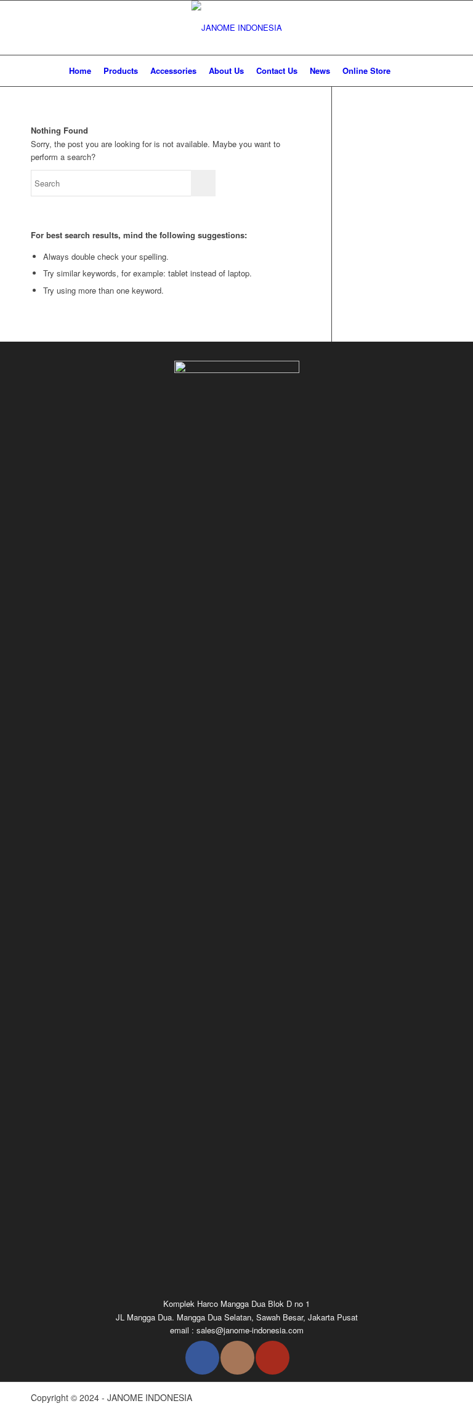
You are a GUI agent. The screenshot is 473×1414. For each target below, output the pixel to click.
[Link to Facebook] (202, 1358)
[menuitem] (80, 70)
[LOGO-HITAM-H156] (237, 28)
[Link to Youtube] (272, 1358)
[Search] (404, 70)
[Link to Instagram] (237, 1358)
